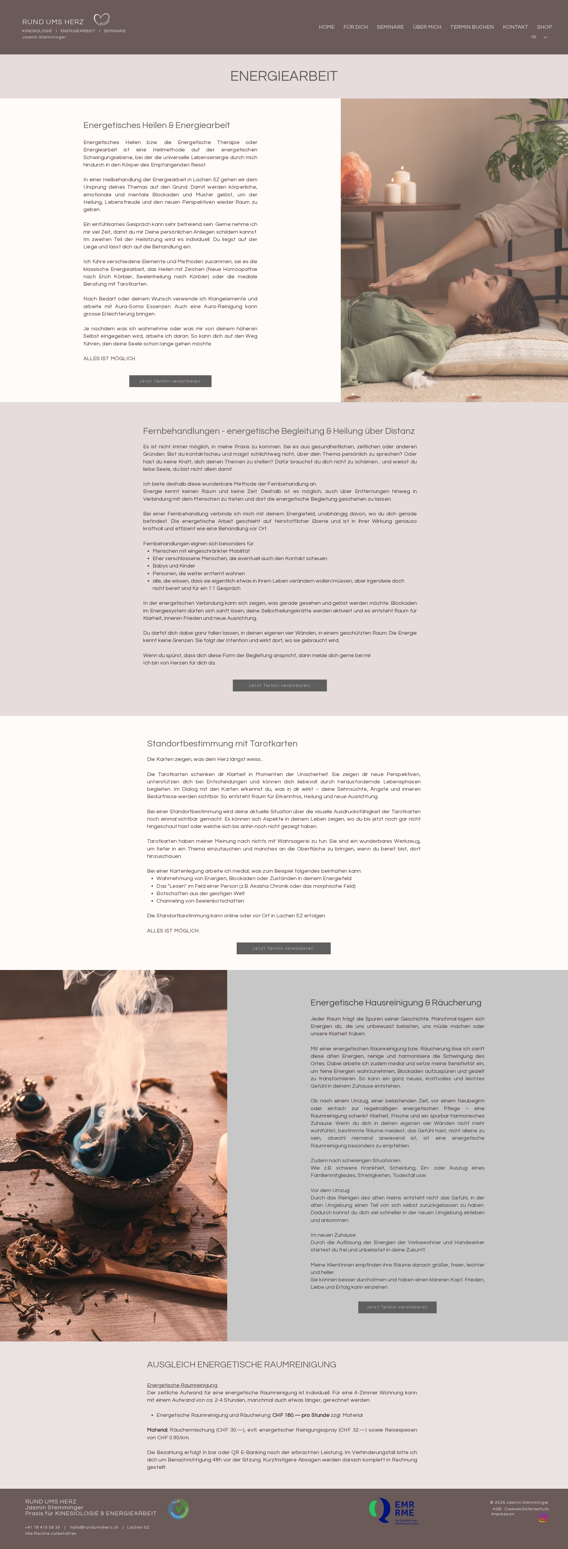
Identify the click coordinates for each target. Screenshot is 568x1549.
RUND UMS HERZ (53, 22)
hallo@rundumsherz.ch (94, 1527)
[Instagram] (543, 1518)
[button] (355, 27)
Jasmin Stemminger (54, 1508)
